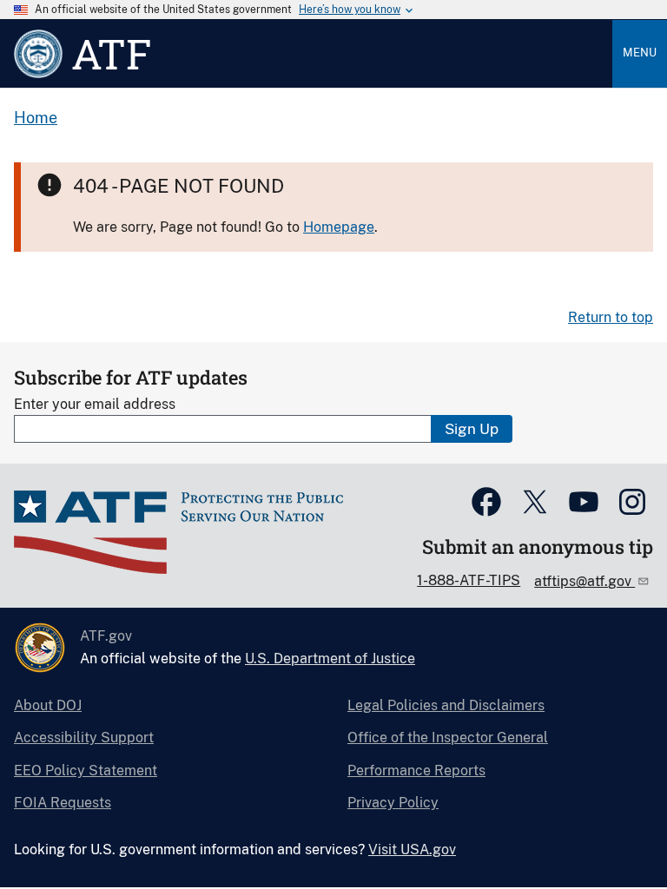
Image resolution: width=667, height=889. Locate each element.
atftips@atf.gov (584, 581)
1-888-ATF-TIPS (468, 580)
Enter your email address (94, 404)
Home (35, 118)
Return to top (610, 317)
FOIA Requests (62, 802)
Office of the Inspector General (447, 737)
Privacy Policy (393, 802)
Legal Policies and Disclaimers (446, 705)
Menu (640, 52)
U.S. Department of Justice (330, 658)
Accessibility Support (84, 737)
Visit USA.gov (412, 849)
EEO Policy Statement (85, 770)
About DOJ (48, 705)
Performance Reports (416, 770)
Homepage (338, 227)
